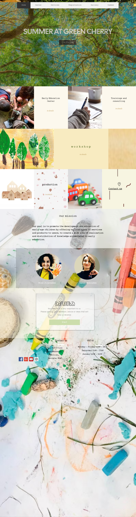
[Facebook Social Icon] (21, 359)
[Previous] (12, 44)
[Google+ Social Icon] (26, 359)
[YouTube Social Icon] (31, 359)
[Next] (124, 44)
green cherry (52, 27)
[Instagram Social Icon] (36, 359)
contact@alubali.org (54, 351)
